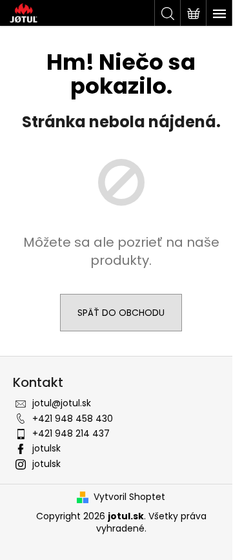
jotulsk (46, 448)
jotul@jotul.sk (61, 403)
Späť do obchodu (121, 312)
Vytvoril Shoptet (129, 497)
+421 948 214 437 (71, 433)
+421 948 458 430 (72, 418)
